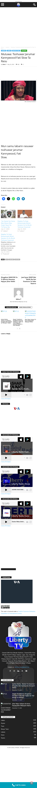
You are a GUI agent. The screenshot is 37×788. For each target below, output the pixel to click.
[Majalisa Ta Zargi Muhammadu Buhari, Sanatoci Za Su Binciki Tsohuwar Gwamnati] (25, 214)
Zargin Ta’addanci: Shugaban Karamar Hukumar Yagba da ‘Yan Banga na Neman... (23, 695)
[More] (30, 74)
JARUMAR (11, 259)
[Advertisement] (18, 26)
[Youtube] (26, 671)
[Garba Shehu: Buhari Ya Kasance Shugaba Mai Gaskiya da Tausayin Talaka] (6, 314)
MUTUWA (17, 259)
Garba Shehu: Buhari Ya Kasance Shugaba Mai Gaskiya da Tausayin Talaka (6, 321)
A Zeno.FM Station (6, 398)
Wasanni (24, 50)
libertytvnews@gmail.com (22, 667)
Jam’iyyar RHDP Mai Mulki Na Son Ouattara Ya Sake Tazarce (28, 280)
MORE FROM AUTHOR (25, 307)
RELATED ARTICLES (11, 307)
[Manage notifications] (31, 782)
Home (2, 47)
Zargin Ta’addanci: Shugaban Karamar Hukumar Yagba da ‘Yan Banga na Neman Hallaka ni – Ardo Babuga (18, 322)
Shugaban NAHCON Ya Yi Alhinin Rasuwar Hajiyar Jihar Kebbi (9, 279)
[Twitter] (10, 268)
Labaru (9, 50)
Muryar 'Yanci (16, 50)
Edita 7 (4, 64)
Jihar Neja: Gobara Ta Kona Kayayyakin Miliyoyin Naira (30, 320)
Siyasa (3, 723)
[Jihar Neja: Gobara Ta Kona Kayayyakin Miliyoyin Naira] (30, 314)
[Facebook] (4, 268)
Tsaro (2, 726)
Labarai (7, 47)
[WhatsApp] (16, 268)
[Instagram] (15, 671)
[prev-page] (17, 328)
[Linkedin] (22, 268)
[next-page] (20, 328)
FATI (7, 259)
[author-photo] (18, 292)
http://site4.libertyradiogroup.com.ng (18, 301)
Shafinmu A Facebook (8, 569)
